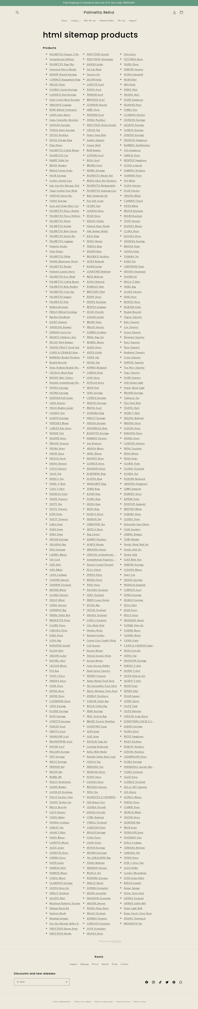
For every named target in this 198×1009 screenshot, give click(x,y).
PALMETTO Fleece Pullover (65, 216)
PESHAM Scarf (95, 95)
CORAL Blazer (58, 878)
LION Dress (93, 378)
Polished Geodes (95, 635)
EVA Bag (54, 671)
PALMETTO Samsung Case (101, 191)
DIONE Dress (57, 696)
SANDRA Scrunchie (97, 888)
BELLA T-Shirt (132, 282)
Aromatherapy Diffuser (62, 59)
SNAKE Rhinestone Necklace (65, 261)
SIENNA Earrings (96, 423)
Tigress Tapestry (133, 317)
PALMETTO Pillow (60, 256)
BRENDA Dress (132, 423)
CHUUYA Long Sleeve (136, 716)
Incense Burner (95, 651)
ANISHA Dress (58, 858)
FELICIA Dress (58, 458)
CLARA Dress (131, 231)
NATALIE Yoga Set (97, 741)
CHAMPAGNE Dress (135, 757)
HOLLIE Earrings (96, 832)
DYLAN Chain (57, 84)
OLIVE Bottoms (132, 711)
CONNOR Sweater (97, 105)
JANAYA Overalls (96, 812)
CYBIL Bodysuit (95, 817)
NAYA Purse (93, 585)
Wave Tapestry (132, 347)
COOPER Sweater (59, 580)
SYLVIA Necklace (59, 135)
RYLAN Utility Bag (97, 706)
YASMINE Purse (133, 176)
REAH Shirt (130, 80)
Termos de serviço (123, 1002)
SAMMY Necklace (96, 539)
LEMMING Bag (58, 610)
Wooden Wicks (95, 630)
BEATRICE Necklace (98, 256)
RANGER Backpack (134, 479)
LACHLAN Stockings (61, 792)
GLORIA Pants (132, 464)
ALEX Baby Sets (132, 560)
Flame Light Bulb (133, 908)
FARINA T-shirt (132, 666)
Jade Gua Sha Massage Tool (64, 186)
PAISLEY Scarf (58, 726)
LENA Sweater (57, 403)
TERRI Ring (93, 489)
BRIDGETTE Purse (60, 620)
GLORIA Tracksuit (134, 469)
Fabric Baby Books (97, 752)
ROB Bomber (94, 150)
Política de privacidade (104, 1002)
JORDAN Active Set (60, 332)
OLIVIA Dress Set (59, 888)
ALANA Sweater (133, 292)
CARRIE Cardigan (96, 332)
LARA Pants (56, 524)
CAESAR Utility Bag (98, 701)
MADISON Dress (96, 469)
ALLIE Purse (131, 777)
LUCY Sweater (57, 812)
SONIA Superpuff (133, 74)
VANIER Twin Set (133, 625)
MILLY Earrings (58, 762)
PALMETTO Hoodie (60, 266)
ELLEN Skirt (57, 651)
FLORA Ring (94, 499)
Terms (115, 964)
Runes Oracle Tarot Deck (138, 913)
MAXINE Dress (58, 438)
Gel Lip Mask (94, 69)
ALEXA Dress (94, 347)
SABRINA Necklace (134, 170)
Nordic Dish (130, 555)
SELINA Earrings (133, 580)
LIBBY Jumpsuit (132, 489)
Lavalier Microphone (135, 873)
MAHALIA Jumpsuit (135, 585)
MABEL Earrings (96, 170)
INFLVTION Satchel (98, 54)
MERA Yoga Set (95, 337)
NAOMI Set (130, 277)
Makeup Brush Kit (59, 908)
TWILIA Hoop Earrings (62, 130)
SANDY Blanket (58, 787)
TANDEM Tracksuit (60, 585)
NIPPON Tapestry (134, 362)
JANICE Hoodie (95, 544)
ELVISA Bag (93, 605)
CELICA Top (94, 762)
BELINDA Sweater (97, 787)
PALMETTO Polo (59, 302)
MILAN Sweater (95, 327)
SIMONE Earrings (134, 565)
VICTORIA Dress (133, 59)
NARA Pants (56, 529)
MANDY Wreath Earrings (63, 74)
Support (73, 964)
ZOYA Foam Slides (134, 878)
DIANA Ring (93, 504)
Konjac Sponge (132, 888)
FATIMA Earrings (59, 393)
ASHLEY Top (57, 827)
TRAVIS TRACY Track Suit (64, 347)
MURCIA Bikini (132, 812)
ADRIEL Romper (133, 534)
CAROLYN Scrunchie (98, 923)
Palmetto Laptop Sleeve (62, 272)
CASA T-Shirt (57, 489)
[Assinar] (66, 982)
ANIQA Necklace (96, 120)
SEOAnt (116, 941)
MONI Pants (131, 686)
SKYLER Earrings (59, 539)
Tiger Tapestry (132, 373)
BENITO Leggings (96, 307)
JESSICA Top (57, 479)
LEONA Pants (131, 251)
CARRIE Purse (132, 807)
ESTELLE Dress (95, 383)
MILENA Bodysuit (134, 418)
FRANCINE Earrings (135, 661)
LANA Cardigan (58, 575)
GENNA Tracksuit (134, 898)
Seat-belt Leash (95, 201)
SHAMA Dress (132, 438)
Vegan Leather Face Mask (63, 191)
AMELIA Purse (132, 155)
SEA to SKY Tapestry (135, 787)
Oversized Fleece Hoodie (63, 69)
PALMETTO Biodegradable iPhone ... (107, 186)
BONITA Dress (132, 302)
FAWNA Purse (94, 575)
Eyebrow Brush (58, 913)
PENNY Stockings (96, 302)
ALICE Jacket (57, 848)
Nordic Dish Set (132, 549)
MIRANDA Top (95, 767)
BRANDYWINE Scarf (61, 741)
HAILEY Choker (95, 221)
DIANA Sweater (58, 464)
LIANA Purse (94, 843)
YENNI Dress (131, 858)
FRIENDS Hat (57, 767)
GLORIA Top (131, 474)
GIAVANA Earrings (60, 125)
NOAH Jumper (132, 696)
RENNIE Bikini (58, 590)
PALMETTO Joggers (61, 297)
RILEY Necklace (133, 741)
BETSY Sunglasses (134, 736)
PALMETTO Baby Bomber (64, 287)
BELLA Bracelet (58, 807)
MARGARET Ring (96, 484)
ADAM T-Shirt (57, 832)
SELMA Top (93, 362)
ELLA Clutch (94, 570)
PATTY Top (56, 504)
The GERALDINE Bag (99, 858)
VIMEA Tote (130, 110)
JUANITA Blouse (133, 226)
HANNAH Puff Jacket (61, 398)
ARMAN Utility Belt (135, 903)
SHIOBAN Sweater (97, 868)
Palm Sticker (56, 251)
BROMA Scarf (94, 165)
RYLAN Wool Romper (61, 342)
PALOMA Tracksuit (97, 590)
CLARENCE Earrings (61, 883)
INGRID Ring (94, 251)
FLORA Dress (131, 731)
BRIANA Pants (132, 246)
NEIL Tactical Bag (97, 716)
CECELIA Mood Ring (61, 373)
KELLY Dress (131, 615)
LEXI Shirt (55, 565)
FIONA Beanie (94, 241)
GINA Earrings (95, 393)
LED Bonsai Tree (96, 802)
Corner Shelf (94, 145)
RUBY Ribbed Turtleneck (63, 110)
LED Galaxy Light (133, 383)
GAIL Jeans (93, 736)
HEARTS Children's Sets (63, 337)
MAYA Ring (93, 509)
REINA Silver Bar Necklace (102, 181)
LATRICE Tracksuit (134, 782)
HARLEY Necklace (134, 747)
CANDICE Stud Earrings (63, 95)
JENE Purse (130, 297)
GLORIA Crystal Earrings (63, 90)
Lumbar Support (95, 140)
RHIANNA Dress (133, 433)
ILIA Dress (130, 54)
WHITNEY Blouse (59, 423)
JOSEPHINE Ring (96, 474)
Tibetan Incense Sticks (99, 656)
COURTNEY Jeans (97, 726)
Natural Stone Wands (98, 226)
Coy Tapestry (131, 327)
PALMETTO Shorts (60, 221)
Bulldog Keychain (59, 307)
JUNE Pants (56, 514)
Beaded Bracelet (58, 362)
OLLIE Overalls (95, 312)
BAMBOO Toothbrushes (137, 145)
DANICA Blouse (133, 797)
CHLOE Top (93, 130)
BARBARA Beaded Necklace (65, 357)
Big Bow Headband (60, 317)
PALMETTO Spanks (60, 226)
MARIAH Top (94, 519)
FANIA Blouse (57, 837)
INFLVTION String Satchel (101, 125)
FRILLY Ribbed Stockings (63, 312)
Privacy (95, 964)
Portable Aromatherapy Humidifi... (68, 383)
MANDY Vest (57, 433)
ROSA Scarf (93, 160)
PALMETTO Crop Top (62, 292)
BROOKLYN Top (133, 923)
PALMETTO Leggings (61, 241)
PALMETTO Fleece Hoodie (64, 211)
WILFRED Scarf (95, 115)
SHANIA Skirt (131, 95)
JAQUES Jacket (95, 64)
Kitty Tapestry (131, 322)
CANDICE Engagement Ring (65, 80)
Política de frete (139, 1002)
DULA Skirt (130, 605)
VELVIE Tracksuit (96, 610)
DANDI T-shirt (132, 671)
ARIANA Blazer (95, 448)
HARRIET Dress (133, 494)
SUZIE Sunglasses (133, 100)
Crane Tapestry (132, 357)
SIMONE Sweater (133, 69)
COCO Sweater (58, 469)
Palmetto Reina (65, 1001)
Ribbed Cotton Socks (61, 170)
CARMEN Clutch (133, 201)
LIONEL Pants (132, 519)
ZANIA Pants (131, 640)
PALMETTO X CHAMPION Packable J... (109, 797)
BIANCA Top (94, 873)
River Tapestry (132, 342)
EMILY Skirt (131, 90)
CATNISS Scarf (95, 155)
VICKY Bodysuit (95, 261)
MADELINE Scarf (59, 736)
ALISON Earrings (59, 418)
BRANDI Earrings (133, 393)
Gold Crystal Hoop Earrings (65, 100)
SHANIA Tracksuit (97, 615)
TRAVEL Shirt (131, 408)
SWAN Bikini (131, 206)
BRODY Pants (94, 322)
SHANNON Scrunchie (99, 898)
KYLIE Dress (94, 216)
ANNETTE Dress (59, 853)
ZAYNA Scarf (94, 90)
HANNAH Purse (133, 105)
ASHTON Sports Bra (61, 196)
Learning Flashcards (97, 747)
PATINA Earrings (59, 388)
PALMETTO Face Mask (62, 277)
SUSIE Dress (56, 686)
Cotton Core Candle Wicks (101, 640)
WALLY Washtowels (60, 782)
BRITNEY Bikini (133, 509)
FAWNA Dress (131, 802)
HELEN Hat (56, 772)
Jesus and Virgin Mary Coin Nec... (68, 206)
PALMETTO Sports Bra (62, 236)
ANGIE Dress (57, 453)
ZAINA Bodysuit (96, 282)
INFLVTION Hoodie (61, 933)
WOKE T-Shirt (132, 413)
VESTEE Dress (132, 817)
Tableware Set (131, 398)
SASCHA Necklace (134, 752)
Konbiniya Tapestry (134, 352)
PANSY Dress (94, 777)
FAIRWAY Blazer (58, 873)
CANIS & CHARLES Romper (65, 352)
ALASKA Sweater (59, 595)
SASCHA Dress (132, 428)
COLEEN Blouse (133, 570)
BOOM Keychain (133, 216)
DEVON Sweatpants (135, 272)
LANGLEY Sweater (134, 443)
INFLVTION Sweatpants (100, 59)
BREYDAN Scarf (96, 100)
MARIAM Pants (132, 307)
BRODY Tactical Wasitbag (101, 721)
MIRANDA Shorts (96, 549)
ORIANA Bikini (132, 196)
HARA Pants (56, 534)
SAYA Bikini (56, 570)
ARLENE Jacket (58, 656)
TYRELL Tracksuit (97, 822)
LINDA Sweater (58, 605)
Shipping (84, 964)
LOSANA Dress (95, 782)
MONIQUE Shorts (134, 620)
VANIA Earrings (58, 201)
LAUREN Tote (57, 413)
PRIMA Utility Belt (60, 615)
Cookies (124, 964)
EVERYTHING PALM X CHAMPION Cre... (147, 721)
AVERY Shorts (131, 701)
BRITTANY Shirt (96, 292)
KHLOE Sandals (132, 883)
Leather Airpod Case (61, 181)
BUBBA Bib (56, 777)
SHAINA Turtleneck (135, 918)
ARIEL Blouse (94, 453)
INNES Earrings (132, 595)
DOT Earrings (57, 757)
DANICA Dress (95, 514)
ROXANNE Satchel (60, 645)
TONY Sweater (132, 221)
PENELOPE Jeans (133, 832)
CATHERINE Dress (60, 701)
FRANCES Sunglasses (135, 140)
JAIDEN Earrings (133, 726)
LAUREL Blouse (58, 555)
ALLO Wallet (131, 868)
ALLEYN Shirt (57, 898)
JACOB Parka (94, 80)
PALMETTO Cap (59, 155)
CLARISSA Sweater (134, 115)
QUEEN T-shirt (132, 681)
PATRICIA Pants (58, 494)
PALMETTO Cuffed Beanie (64, 150)
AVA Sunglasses (132, 150)
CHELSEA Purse (58, 630)
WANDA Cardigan (59, 822)
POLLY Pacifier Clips (61, 797)
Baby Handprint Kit (97, 196)
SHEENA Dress (58, 681)
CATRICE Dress (95, 464)
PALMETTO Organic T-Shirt (65, 54)
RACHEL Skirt (57, 661)
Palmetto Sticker (58, 246)
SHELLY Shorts (95, 883)
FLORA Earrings (133, 762)
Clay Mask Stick (96, 625)
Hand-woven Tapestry (98, 671)
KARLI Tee (130, 261)
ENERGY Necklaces (97, 696)
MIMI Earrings (95, 711)
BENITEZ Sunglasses (135, 160)
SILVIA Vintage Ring (61, 140)
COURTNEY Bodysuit (99, 272)
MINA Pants (130, 458)
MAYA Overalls (132, 651)
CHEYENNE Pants (134, 266)
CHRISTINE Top (96, 524)
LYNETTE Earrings (60, 721)
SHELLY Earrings (96, 418)
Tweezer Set (93, 74)
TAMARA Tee (131, 256)
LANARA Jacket (95, 317)
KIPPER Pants (131, 499)
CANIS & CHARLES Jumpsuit (140, 645)
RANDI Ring (93, 494)
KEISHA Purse (94, 580)
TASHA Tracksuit (133, 772)
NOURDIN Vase (133, 837)
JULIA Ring (93, 236)
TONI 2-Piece (57, 676)
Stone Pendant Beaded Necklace (67, 368)
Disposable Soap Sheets (136, 524)
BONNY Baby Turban (61, 378)
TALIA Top (55, 474)
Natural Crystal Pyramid (100, 565)
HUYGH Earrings (96, 848)
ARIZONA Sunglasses (135, 484)
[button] (17, 12)
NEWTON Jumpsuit (134, 504)
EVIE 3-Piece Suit (134, 863)
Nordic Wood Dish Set (136, 544)
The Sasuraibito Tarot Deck (102, 686)
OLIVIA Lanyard (133, 165)
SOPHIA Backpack (97, 368)
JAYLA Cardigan (132, 843)
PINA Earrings (57, 549)
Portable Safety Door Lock (101, 757)
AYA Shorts (130, 792)
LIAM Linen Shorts (60, 115)
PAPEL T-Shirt (58, 484)
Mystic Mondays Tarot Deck (102, 691)
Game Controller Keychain (64, 120)
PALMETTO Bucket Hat (100, 176)
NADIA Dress (131, 64)
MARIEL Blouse (95, 342)
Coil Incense (93, 645)
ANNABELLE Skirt (97, 428)
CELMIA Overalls (96, 807)
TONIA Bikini (57, 817)
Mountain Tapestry (134, 337)
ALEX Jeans (93, 731)
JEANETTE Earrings (98, 433)
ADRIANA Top (132, 853)
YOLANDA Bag (58, 544)
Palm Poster (56, 145)
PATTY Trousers (58, 509)
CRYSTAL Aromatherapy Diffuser (105, 555)
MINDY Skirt (131, 691)
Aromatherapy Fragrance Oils (103, 560)
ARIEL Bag (130, 287)
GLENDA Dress (95, 211)
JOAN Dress (130, 610)
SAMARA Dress (132, 514)
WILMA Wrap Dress (98, 908)
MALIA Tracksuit (96, 913)
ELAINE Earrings (59, 711)
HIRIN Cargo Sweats (98, 600)
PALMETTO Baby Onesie (63, 231)
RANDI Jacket (94, 266)
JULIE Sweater (132, 191)
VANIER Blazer (132, 630)
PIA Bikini (129, 181)
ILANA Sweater (132, 186)
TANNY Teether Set (60, 802)
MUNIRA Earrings (97, 853)
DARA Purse (56, 635)
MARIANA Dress (96, 772)
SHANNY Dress (95, 458)
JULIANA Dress (132, 236)
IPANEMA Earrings (97, 878)
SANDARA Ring (95, 413)
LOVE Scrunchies (96, 929)
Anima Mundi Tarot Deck (100, 681)
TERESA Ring (94, 246)
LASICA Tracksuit (97, 620)
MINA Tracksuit (133, 448)
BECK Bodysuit (95, 277)
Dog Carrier (93, 534)
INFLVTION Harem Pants (64, 929)
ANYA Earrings (58, 706)
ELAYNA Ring (94, 479)
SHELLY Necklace (59, 893)
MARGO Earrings (133, 600)
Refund (105, 964)
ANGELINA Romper (61, 327)
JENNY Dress (94, 297)
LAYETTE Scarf (95, 84)
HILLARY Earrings (60, 752)
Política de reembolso (83, 1002)
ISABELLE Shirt (95, 287)
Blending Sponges (59, 918)
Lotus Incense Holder (98, 666)
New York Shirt (132, 403)
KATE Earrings (58, 716)
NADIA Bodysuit (96, 863)
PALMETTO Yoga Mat (62, 64)
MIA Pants (129, 84)
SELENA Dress (95, 933)
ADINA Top (130, 656)
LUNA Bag (55, 640)
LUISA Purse (94, 837)
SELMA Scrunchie (96, 893)
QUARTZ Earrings (134, 125)
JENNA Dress (57, 691)
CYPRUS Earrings (96, 398)
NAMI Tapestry (132, 378)
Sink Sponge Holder (97, 231)
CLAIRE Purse (57, 625)
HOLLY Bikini (57, 600)
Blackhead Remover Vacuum (65, 903)
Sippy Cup (129, 575)
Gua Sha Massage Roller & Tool (67, 923)
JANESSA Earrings (134, 135)
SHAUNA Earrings (97, 403)
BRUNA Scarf (94, 408)
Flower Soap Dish (96, 135)
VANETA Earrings (133, 130)
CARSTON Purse (96, 827)
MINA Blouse (131, 453)
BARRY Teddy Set (59, 160)
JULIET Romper (58, 322)
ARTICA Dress (95, 529)
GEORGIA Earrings (134, 241)
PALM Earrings (58, 176)
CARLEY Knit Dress (60, 428)
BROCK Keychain (133, 211)
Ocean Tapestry (132, 332)
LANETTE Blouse (59, 843)
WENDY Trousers (96, 676)
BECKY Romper (58, 165)
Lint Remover (94, 443)
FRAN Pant (93, 388)
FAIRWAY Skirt (58, 868)
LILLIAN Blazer (58, 666)
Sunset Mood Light (134, 388)
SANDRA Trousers (97, 918)
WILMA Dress (57, 448)
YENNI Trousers (58, 499)
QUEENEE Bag (132, 822)
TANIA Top (93, 357)
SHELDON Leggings (60, 105)
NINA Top (92, 792)
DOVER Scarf (57, 747)
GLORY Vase (94, 206)
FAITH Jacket (57, 863)
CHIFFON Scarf (132, 590)
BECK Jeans (130, 827)
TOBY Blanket (131, 539)
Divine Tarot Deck (134, 893)
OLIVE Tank (131, 706)
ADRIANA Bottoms (134, 848)
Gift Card (55, 560)
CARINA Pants (95, 373)
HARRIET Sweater (97, 438)
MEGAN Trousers (59, 443)
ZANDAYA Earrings (134, 120)
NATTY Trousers (59, 519)
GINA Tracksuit (95, 595)
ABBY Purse (93, 110)
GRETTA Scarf (58, 731)
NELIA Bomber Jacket (61, 408)
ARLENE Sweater (96, 903)
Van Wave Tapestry (134, 368)
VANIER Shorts (132, 635)
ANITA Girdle (94, 352)
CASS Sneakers (132, 529)
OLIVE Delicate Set (134, 676)
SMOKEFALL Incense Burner (139, 767)
